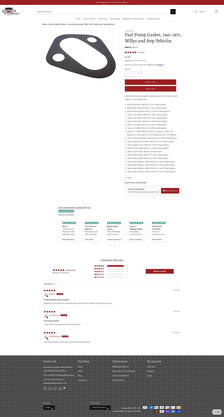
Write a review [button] (160, 271)
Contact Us (82, 380)
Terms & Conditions (120, 375)
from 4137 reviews (66, 214)
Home (44, 24)
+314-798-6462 (49, 370)
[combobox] (105, 11)
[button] (115, 18)
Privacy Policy (118, 380)
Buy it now (150, 89)
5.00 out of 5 (70, 270)
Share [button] (130, 178)
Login (149, 375)
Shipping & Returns (120, 366)
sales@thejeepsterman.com (55, 383)
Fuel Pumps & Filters (57, 24)
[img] (113, 211)
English (48, 407)
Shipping (128, 60)
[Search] (173, 11)
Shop (80, 371)
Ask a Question (171, 190)
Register (150, 371)
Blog (80, 375)
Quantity (128, 69)
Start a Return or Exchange (123, 371)
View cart (151, 366)
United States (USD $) (99, 407)
